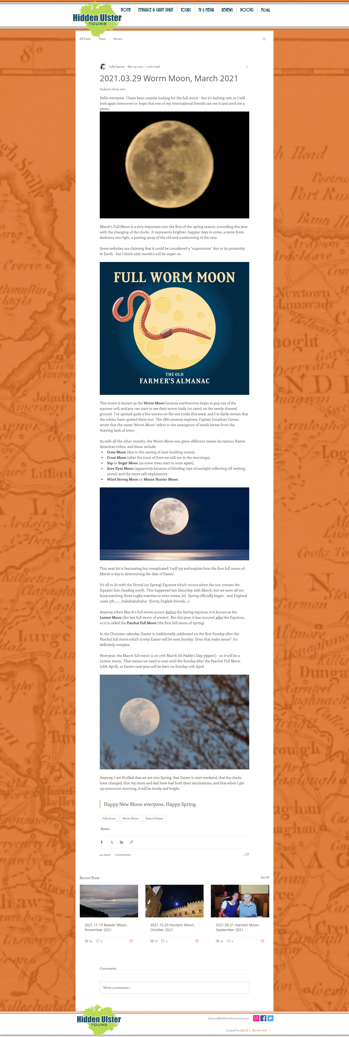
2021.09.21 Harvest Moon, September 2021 (238, 927)
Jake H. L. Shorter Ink (253, 1030)
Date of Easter (154, 818)
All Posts (85, 39)
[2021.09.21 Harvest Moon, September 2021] (240, 901)
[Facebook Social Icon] (263, 1018)
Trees (102, 39)
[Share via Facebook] (102, 842)
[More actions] (246, 66)
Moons (118, 39)
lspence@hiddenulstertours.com (228, 1018)
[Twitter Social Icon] (270, 1018)
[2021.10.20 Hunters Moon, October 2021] (174, 901)
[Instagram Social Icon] (256, 1018)
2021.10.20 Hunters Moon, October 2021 (172, 927)
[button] (227, 10)
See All (265, 877)
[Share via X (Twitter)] (112, 842)
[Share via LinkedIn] (121, 842)
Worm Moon (130, 818)
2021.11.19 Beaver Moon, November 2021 (106, 927)
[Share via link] (131, 842)
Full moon (109, 818)
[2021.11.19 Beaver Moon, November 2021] (109, 901)
